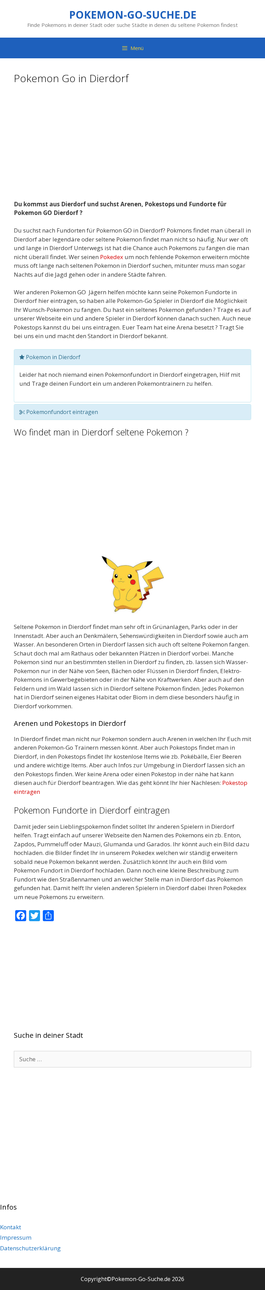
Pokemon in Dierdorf (52, 357)
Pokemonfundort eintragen (61, 412)
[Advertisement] (132, 144)
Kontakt (10, 1227)
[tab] (132, 357)
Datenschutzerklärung (30, 1248)
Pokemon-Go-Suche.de (132, 15)
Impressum (15, 1237)
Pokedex (111, 257)
